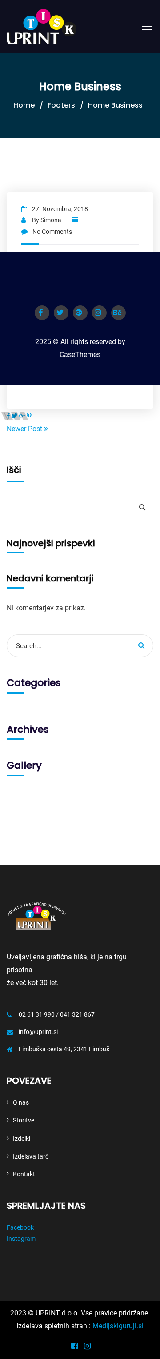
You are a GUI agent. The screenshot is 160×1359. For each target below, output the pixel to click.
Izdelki (21, 1138)
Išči (14, 470)
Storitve (23, 1120)
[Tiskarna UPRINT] (41, 26)
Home (24, 105)
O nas (21, 1102)
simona (50, 220)
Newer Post (25, 429)
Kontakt (24, 1174)
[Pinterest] (29, 416)
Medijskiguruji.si (118, 1326)
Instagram (21, 1238)
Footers (61, 105)
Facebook (20, 1227)
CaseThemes (80, 354)
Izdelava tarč (30, 1156)
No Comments (52, 231)
